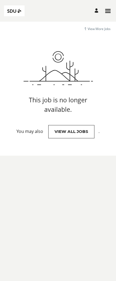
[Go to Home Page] (14, 10)
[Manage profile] (97, 11)
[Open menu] (108, 11)
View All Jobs (71, 131)
